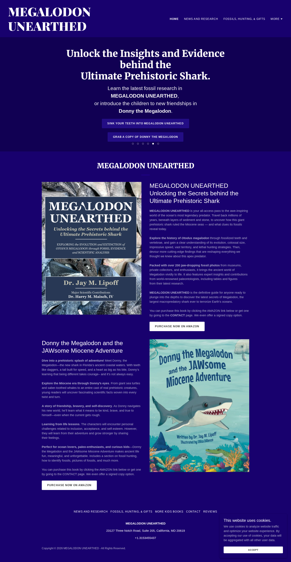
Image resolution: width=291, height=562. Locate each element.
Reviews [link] (210, 511)
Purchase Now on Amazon (177, 326)
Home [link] (174, 18)
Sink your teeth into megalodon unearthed (145, 123)
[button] (133, 144)
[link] (75, 29)
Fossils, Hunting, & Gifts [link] (244, 18)
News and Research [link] (201, 18)
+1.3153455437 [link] (145, 538)
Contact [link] (193, 511)
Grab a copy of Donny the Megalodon (145, 136)
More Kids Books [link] (169, 511)
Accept (253, 550)
